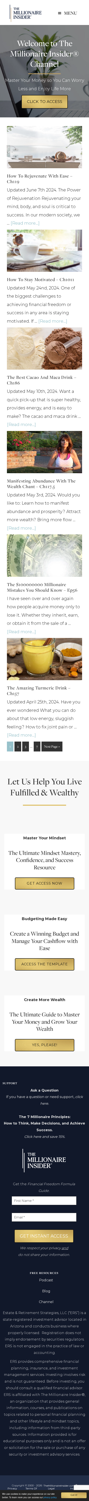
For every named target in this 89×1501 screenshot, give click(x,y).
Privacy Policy (12, 1489)
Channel (46, 1302)
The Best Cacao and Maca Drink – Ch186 (41, 380)
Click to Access (44, 101)
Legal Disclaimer (51, 1489)
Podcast (46, 1280)
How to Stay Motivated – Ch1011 (40, 279)
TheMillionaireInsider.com (26, 13)
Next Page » (52, 748)
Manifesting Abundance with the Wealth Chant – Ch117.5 (41, 484)
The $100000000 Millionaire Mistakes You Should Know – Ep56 (42, 587)
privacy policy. (50, 1497)
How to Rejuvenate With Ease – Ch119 (40, 179)
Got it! (74, 1495)
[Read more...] (25, 223)
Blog (46, 1291)
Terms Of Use (31, 1489)
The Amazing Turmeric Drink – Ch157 (39, 691)
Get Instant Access (44, 1236)
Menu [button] (70, 13)
